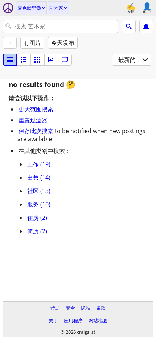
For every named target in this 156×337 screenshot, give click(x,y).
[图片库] (51, 60)
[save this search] (146, 26)
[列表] (10, 60)
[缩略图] (23, 60)
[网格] (37, 60)
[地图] (65, 60)
